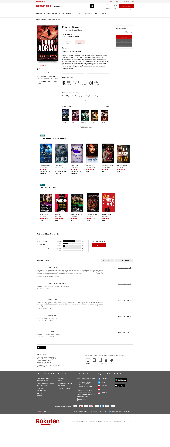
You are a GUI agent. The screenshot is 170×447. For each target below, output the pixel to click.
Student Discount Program (65, 383)
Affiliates (60, 380)
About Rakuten (128, 421)
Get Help (39, 393)
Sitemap (39, 395)
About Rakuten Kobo (43, 378)
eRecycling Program (43, 385)
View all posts (82, 399)
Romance (44, 76)
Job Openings (61, 385)
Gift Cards (126, 1)
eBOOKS (39, 13)
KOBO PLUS (67, 13)
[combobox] (107, 260)
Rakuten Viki (74, 421)
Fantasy (39, 83)
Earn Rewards (40, 1)
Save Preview (43, 69)
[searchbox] (73, 6)
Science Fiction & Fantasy (49, 81)
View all (107, 106)
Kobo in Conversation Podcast (45, 383)
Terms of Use (94, 411)
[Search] (92, 6)
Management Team (42, 380)
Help (132, 1)
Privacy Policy (103, 411)
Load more (41, 348)
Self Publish (61, 378)
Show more (99, 273)
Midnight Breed (73, 36)
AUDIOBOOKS (52, 13)
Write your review (99, 245)
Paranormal (51, 76)
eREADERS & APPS (83, 13)
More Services (118, 421)
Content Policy (127, 411)
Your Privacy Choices (117, 411)
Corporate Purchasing (64, 388)
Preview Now (42, 65)
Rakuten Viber (83, 421)
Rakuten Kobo (43, 6)
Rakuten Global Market (95, 421)
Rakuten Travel (108, 421)
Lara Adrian (68, 34)
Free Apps (40, 388)
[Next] (133, 159)
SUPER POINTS (101, 13)
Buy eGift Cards (41, 390)
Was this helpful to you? (124, 268)
